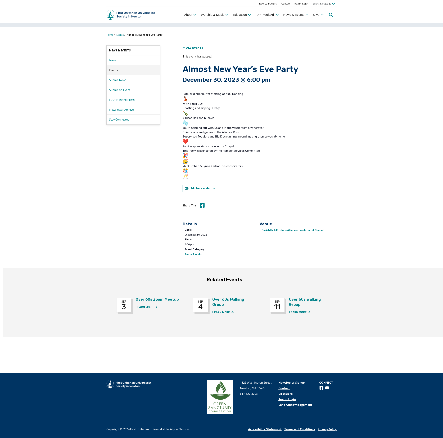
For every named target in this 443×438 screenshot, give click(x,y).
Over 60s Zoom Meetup (157, 299)
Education (240, 14)
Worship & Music (212, 14)
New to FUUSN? (268, 3)
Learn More (146, 307)
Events (120, 34)
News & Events (293, 14)
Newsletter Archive (121, 110)
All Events (194, 47)
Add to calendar (201, 188)
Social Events (193, 254)
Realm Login (301, 3)
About (188, 14)
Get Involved (264, 15)
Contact (285, 3)
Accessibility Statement (265, 429)
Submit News (117, 80)
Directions (285, 394)
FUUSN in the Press (122, 100)
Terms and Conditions (299, 429)
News (112, 60)
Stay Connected (119, 119)
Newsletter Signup (291, 382)
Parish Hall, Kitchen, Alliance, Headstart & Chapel (292, 230)
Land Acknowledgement (295, 405)
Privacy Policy (327, 429)
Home (109, 34)
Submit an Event (119, 90)
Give (316, 14)
